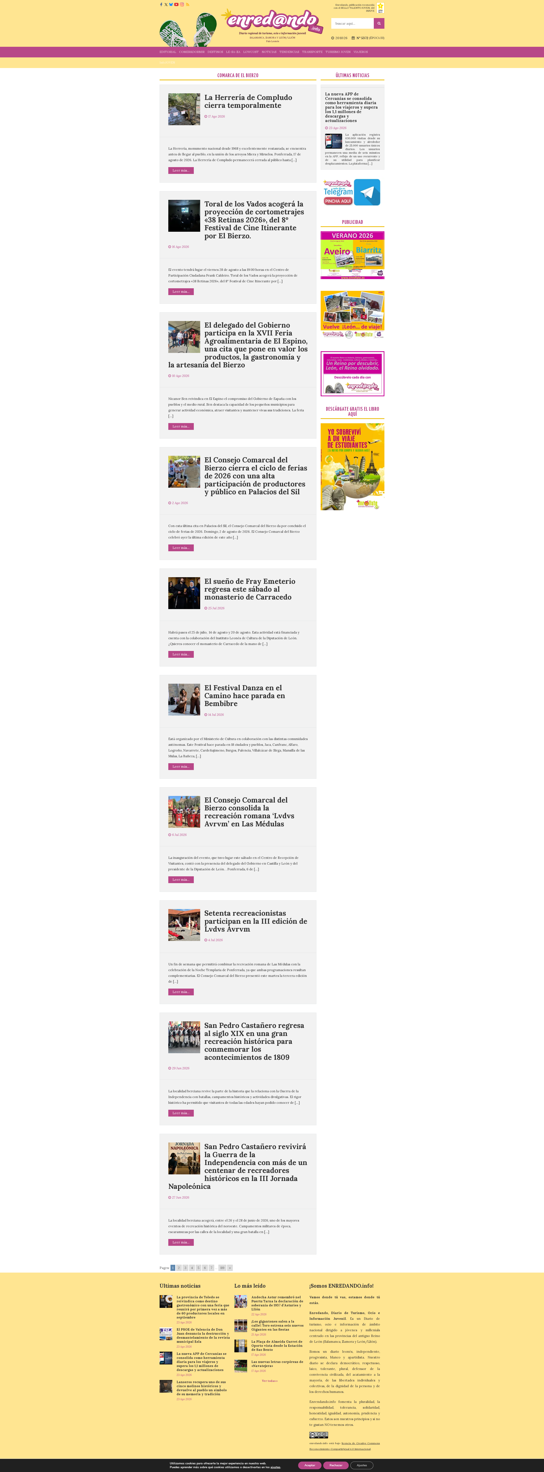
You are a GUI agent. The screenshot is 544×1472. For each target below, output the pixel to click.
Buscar (379, 23)
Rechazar (336, 1465)
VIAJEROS (361, 52)
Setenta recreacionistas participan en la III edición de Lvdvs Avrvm (255, 920)
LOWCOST (251, 52)
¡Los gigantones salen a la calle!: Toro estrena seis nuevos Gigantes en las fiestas (277, 1325)
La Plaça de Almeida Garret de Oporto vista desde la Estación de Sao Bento (277, 1346)
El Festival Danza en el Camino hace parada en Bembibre (244, 695)
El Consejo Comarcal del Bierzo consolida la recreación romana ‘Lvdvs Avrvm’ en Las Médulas (249, 811)
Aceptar (310, 1465)
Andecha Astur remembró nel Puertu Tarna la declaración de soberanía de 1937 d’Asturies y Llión (277, 1303)
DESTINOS (215, 52)
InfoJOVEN (167, 62)
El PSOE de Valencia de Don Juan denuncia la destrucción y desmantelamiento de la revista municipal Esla (203, 1335)
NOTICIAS (269, 52)
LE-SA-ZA (233, 52)
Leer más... (181, 170)
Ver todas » (270, 1381)
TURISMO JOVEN (338, 52)
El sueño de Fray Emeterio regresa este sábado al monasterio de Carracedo (249, 589)
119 (222, 1268)
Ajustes (362, 1465)
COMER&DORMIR (192, 52)
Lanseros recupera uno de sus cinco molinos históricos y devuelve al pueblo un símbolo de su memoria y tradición (351, 112)
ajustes (275, 1467)
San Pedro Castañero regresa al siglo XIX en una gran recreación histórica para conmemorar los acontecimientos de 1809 (254, 1041)
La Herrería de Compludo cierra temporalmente (248, 101)
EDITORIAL (168, 52)
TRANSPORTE (312, 52)
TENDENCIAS (289, 52)
